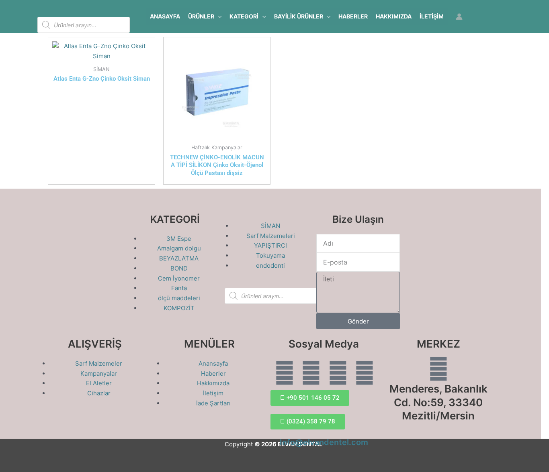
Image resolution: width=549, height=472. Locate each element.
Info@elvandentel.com (324, 442)
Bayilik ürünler (298, 16)
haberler (353, 16)
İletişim (432, 16)
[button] (217, 16)
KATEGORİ (243, 16)
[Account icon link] (459, 16)
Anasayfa (165, 16)
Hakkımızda (394, 16)
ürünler (201, 16)
